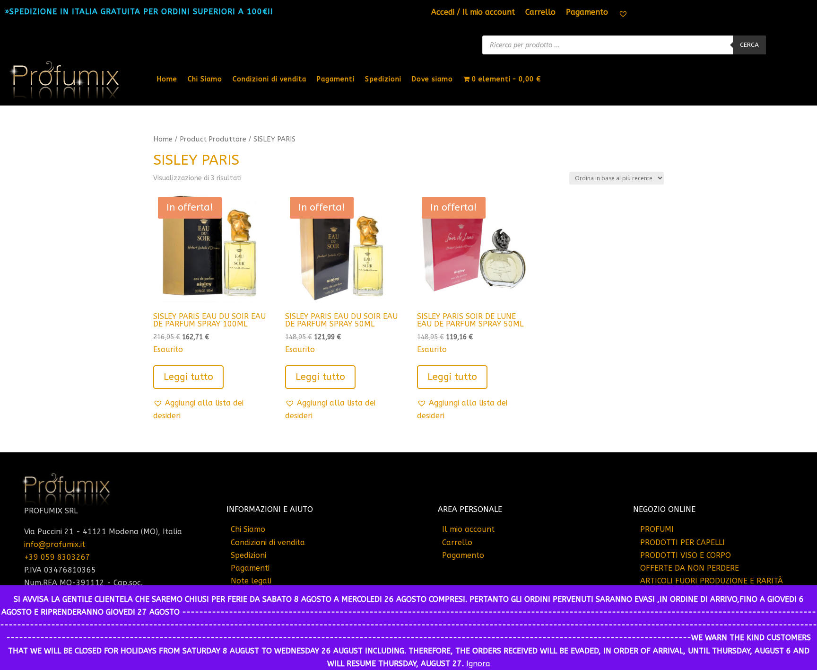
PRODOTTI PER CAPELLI (682, 542)
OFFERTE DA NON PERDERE (689, 568)
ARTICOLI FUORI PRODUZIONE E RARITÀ (711, 580)
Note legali (251, 580)
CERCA (749, 44)
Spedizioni (383, 79)
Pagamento (587, 13)
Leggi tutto (188, 376)
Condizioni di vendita (269, 79)
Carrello (540, 13)
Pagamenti (336, 79)
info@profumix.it (54, 544)
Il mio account (468, 529)
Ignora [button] (478, 663)
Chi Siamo (205, 79)
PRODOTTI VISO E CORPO (685, 555)
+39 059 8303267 (57, 557)
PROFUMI (657, 529)
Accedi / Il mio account (473, 13)
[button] (209, 409)
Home (167, 79)
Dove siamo (432, 79)
